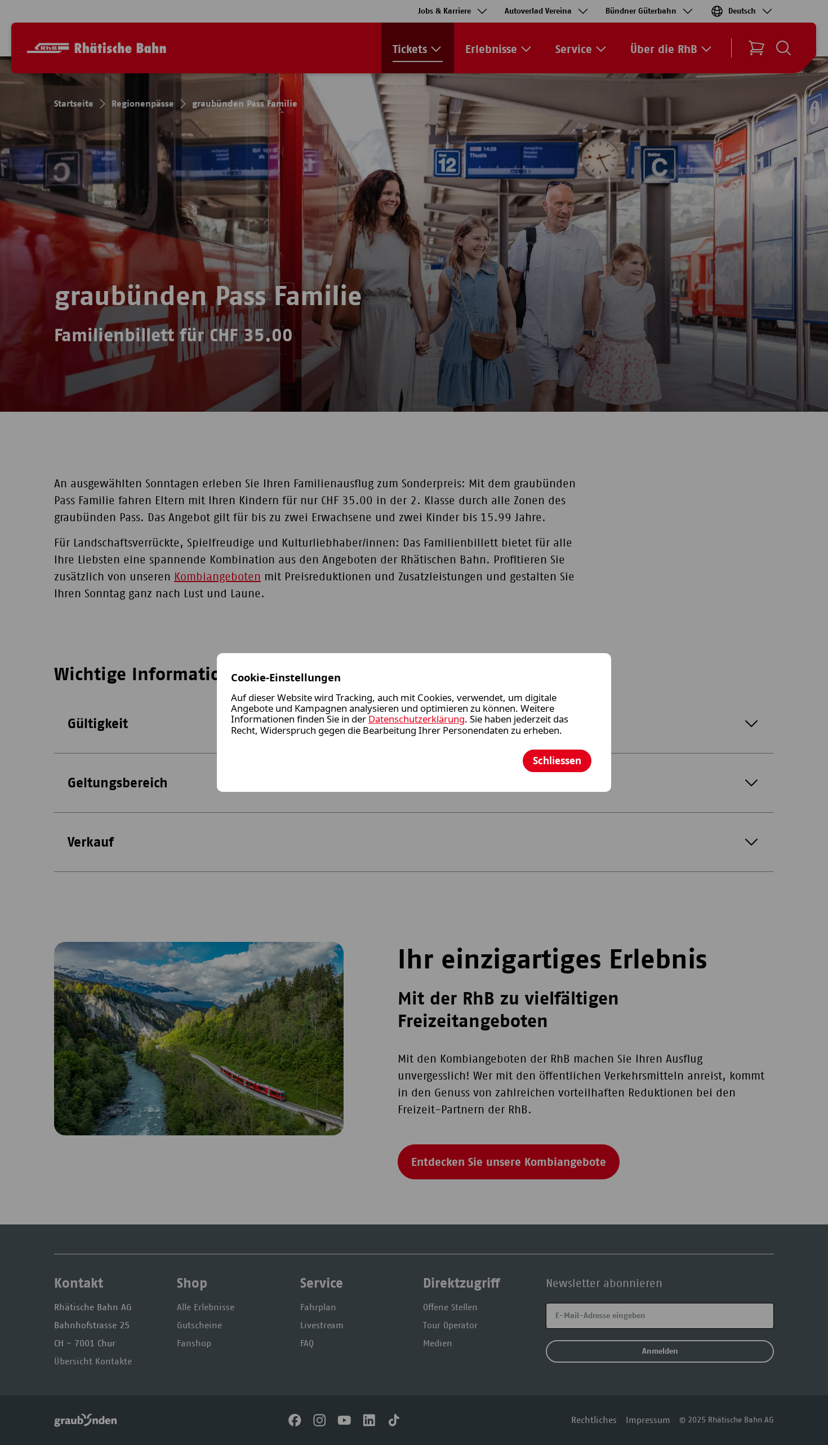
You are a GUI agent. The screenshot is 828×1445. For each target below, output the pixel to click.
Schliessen (557, 760)
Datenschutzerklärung (416, 718)
